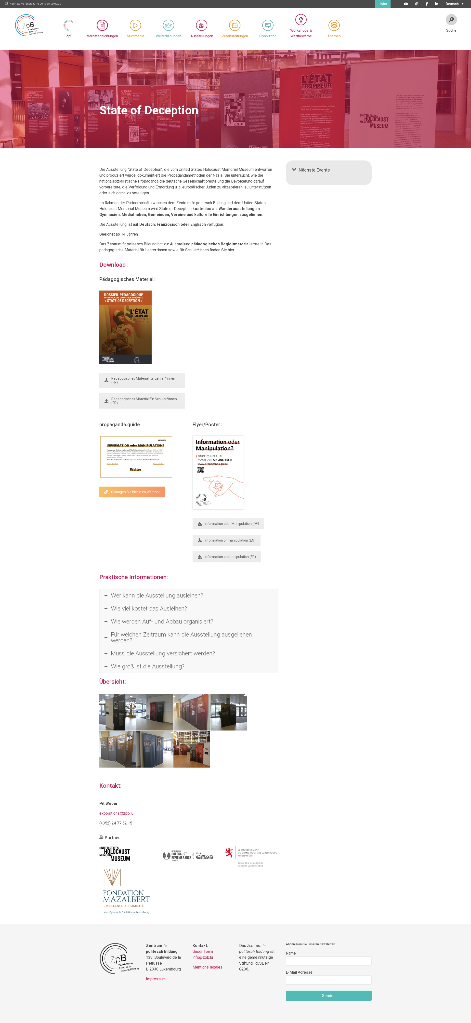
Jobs (383, 4)
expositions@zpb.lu (116, 813)
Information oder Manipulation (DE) (232, 524)
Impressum (156, 979)
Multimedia (135, 36)
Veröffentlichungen (102, 36)
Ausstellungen (201, 36)
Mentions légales (207, 967)
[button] (454, 3)
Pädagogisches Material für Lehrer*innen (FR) (143, 380)
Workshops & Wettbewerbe (301, 33)
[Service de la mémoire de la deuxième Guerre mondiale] (251, 856)
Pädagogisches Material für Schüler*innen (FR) (144, 401)
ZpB (69, 36)
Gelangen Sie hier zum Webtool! (135, 492)
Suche (451, 30)
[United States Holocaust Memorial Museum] (114, 853)
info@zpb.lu (203, 957)
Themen (334, 36)
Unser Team (203, 951)
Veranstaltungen (235, 36)
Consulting (267, 36)
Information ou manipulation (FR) (230, 557)
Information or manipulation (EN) (230, 540)
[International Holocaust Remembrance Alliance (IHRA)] (188, 854)
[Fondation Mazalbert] (126, 892)
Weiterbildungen (168, 36)
